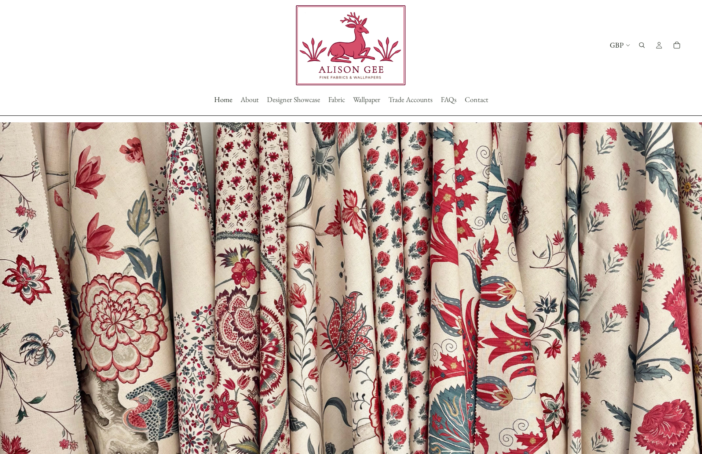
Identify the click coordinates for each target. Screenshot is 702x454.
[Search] (642, 45)
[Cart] (677, 45)
